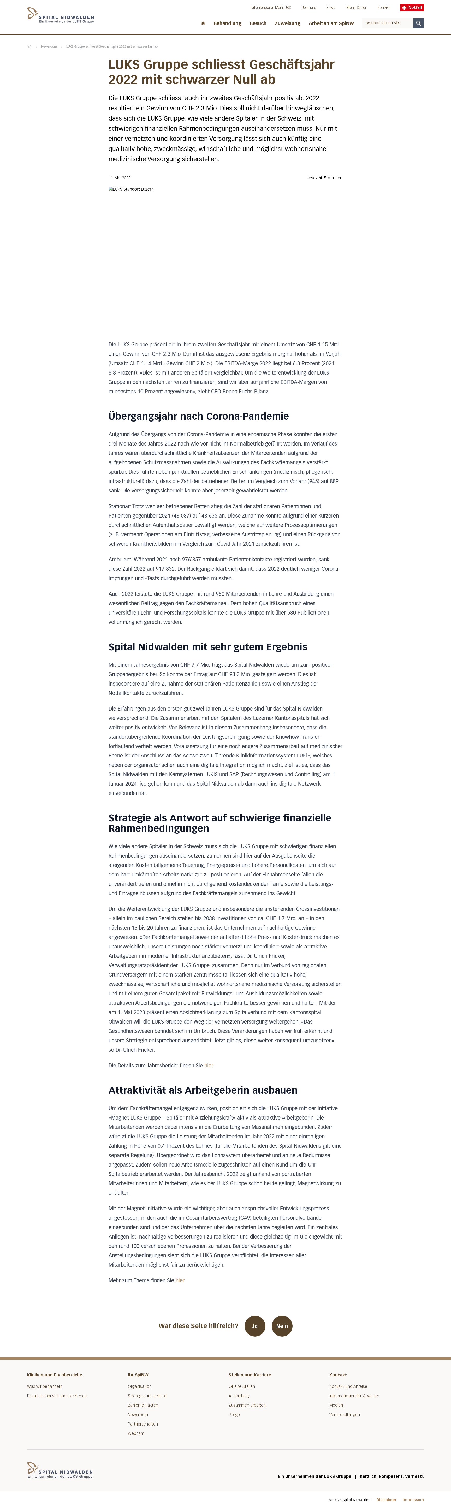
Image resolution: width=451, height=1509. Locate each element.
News (330, 7)
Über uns (308, 7)
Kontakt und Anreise (348, 1386)
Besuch (258, 23)
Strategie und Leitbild (147, 1395)
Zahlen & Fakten (143, 1405)
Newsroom (49, 47)
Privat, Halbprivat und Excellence (57, 1395)
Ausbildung (239, 1395)
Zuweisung (287, 23)
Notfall (415, 7)
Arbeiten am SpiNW (331, 23)
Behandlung (227, 23)
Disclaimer (386, 1500)
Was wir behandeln (44, 1386)
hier (208, 1065)
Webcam (136, 1433)
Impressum (413, 1500)
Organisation (140, 1386)
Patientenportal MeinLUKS (270, 7)
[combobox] (387, 23)
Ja (255, 1326)
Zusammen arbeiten (247, 1405)
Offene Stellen (356, 7)
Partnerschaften (143, 1424)
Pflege (234, 1414)
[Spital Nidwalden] (59, 1470)
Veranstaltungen (344, 1414)
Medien (336, 1405)
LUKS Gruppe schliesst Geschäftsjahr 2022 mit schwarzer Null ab (112, 47)
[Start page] (203, 22)
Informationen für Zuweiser (354, 1395)
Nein (282, 1326)
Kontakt (384, 7)
